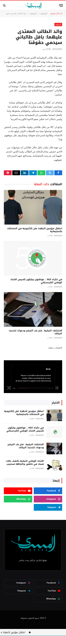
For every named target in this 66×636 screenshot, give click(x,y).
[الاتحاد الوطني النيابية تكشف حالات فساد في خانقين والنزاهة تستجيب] (54, 465)
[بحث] (4, 5)
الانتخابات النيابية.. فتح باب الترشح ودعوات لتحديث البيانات (35, 332)
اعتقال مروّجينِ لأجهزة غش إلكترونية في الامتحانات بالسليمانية (34, 229)
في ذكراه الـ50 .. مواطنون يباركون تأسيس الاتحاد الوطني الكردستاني (36, 280)
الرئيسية (58, 24)
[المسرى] (33, 5)
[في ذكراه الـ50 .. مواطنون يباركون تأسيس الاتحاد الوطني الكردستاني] (33, 258)
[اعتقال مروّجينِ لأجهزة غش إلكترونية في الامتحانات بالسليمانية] (33, 207)
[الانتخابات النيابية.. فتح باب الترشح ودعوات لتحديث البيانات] (33, 309)
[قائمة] (61, 5)
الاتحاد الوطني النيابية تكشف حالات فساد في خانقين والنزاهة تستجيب (25, 462)
